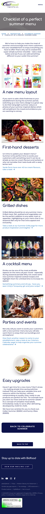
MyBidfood (16, 489)
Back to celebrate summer (22, 427)
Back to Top (22, 444)
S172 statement (33, 486)
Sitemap (32, 495)
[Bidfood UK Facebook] (14, 478)
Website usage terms (22, 495)
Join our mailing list (17, 466)
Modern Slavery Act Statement (26, 483)
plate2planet (5, 483)
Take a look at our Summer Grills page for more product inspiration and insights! (23, 227)
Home (4, 33)
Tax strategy (22, 486)
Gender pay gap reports (9, 486)
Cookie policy (10, 495)
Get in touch (26, 489)
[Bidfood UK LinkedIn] (2, 478)
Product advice (6, 489)
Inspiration (15, 33)
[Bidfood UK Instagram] (11, 478)
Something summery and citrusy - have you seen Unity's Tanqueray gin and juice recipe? (22, 285)
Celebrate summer (32, 33)
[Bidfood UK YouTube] (7, 478)
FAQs (13, 483)
